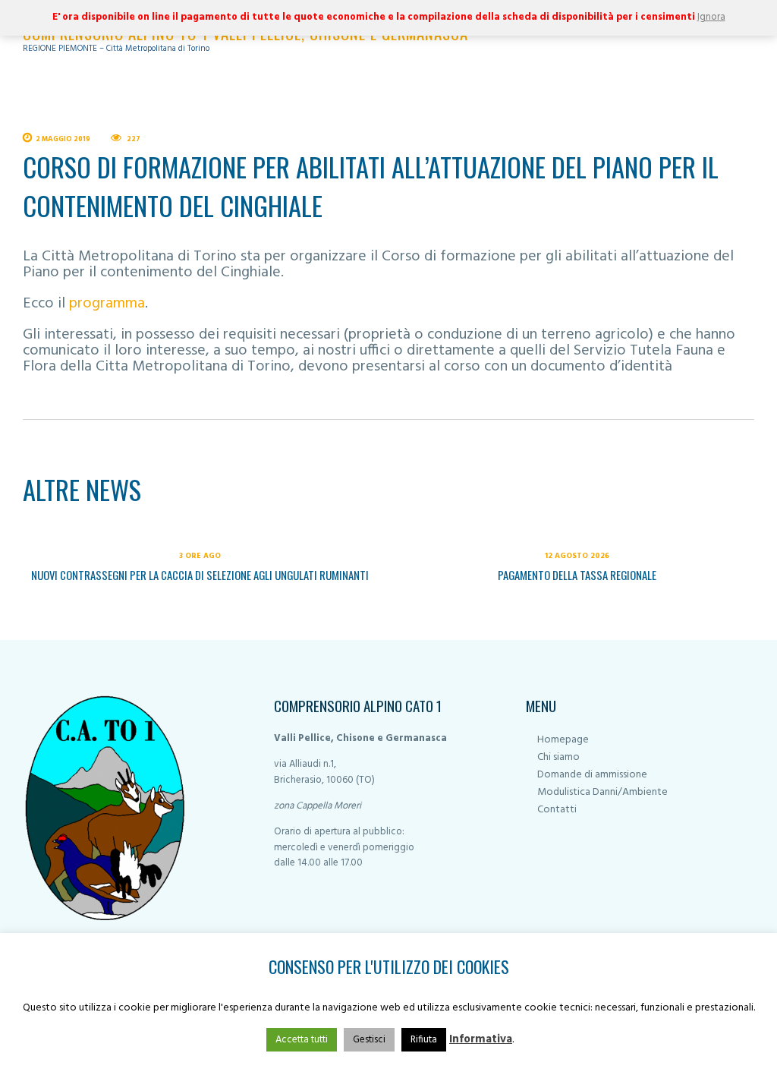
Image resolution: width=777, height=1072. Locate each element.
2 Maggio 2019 (63, 139)
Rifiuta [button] (424, 1040)
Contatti (557, 809)
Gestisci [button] (369, 1040)
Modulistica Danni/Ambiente (602, 792)
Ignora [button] (711, 17)
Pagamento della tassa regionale (577, 574)
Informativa (480, 1039)
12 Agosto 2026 (577, 556)
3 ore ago (200, 556)
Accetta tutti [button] (301, 1040)
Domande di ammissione (592, 775)
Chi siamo (558, 757)
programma (107, 304)
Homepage (563, 740)
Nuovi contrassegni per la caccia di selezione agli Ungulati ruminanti (200, 574)
